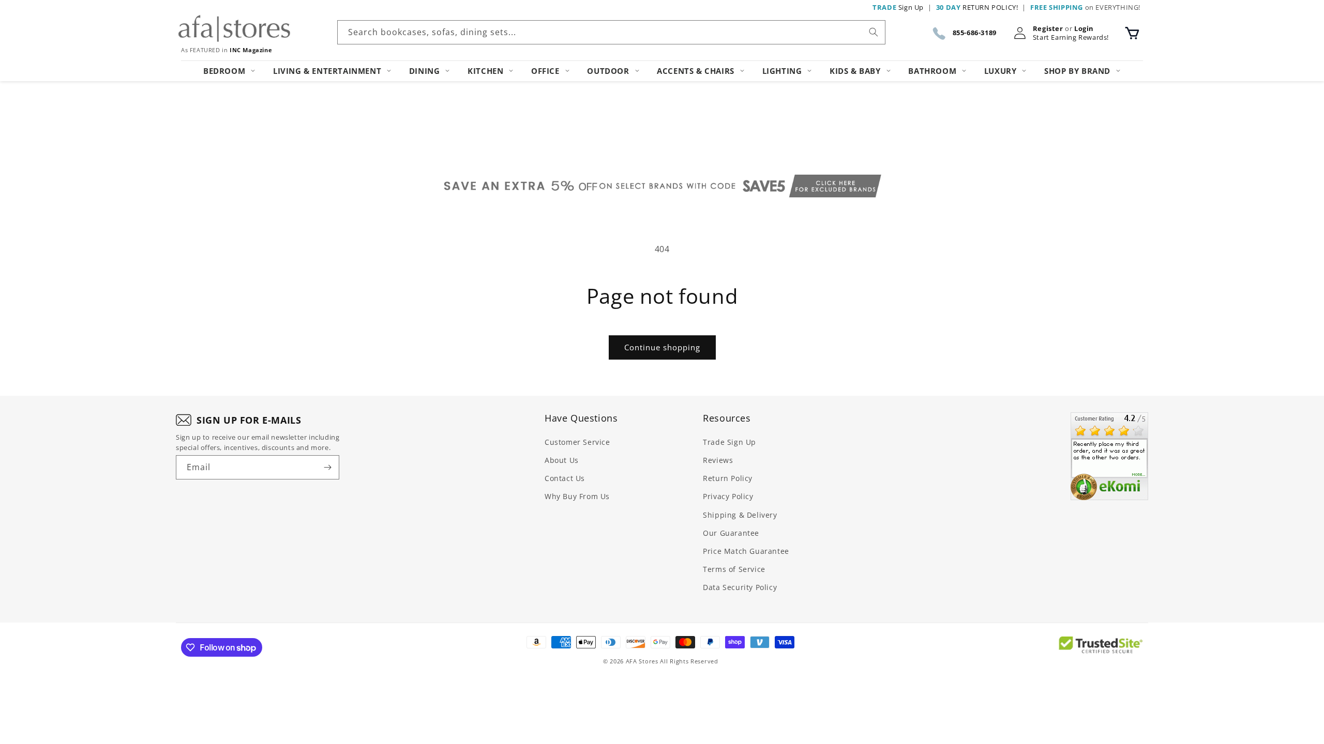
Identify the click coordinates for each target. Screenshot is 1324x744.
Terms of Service (734, 569)
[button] (1132, 33)
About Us (562, 460)
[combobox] (611, 32)
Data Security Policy (740, 587)
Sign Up (898, 7)
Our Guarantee (731, 533)
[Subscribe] (327, 467)
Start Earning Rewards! (1071, 37)
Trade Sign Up (729, 442)
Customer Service (577, 442)
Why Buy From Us (577, 496)
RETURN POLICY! (977, 7)
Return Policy (728, 478)
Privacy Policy (728, 496)
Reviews (718, 460)
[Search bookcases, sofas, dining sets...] (873, 32)
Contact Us (565, 478)
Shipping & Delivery (740, 515)
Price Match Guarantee (746, 551)
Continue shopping (662, 347)
